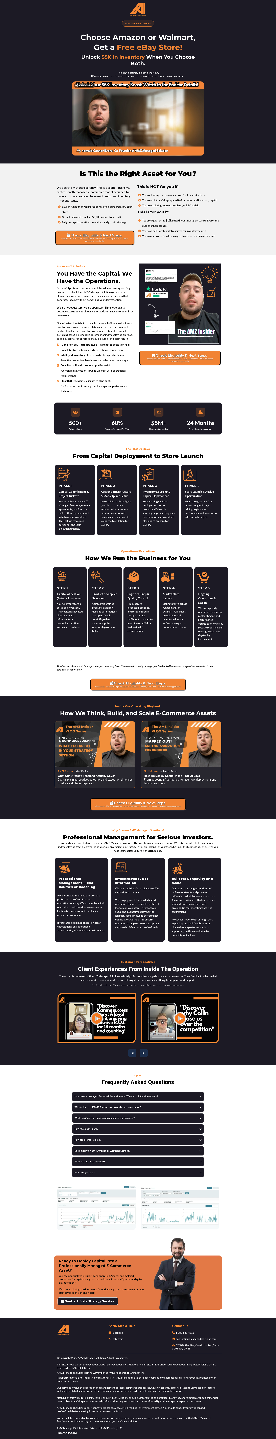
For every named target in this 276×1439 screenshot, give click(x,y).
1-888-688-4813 (185, 1332)
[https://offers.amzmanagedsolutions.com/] (138, 10)
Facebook (117, 1332)
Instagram (117, 1338)
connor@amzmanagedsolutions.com (196, 1338)
